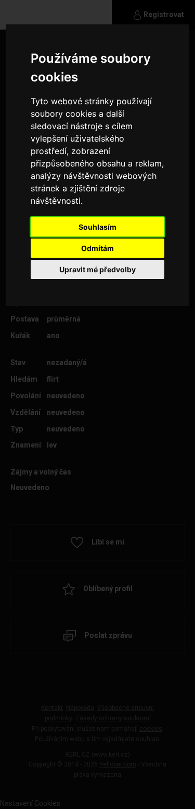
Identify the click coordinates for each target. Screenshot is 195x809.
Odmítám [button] (97, 248)
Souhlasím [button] (97, 226)
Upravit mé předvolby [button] (97, 269)
